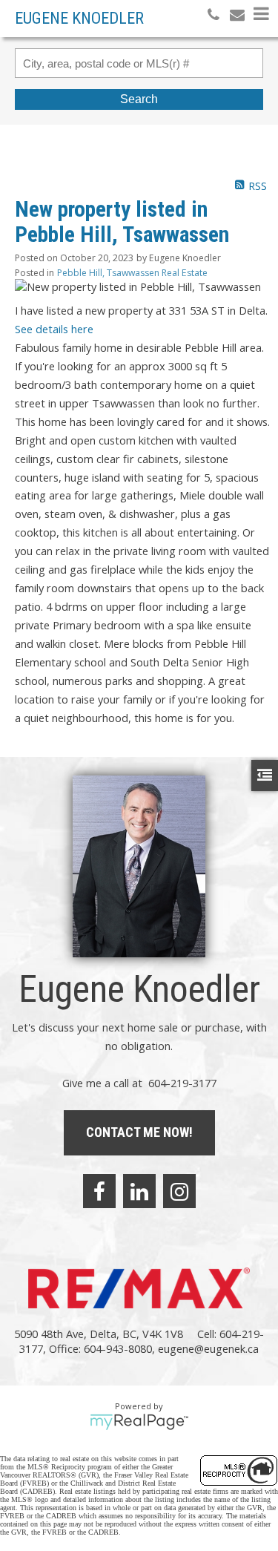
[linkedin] (139, 1191)
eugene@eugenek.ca (208, 1348)
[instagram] (179, 1191)
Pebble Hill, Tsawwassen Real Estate (132, 272)
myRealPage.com (139, 1421)
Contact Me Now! (139, 1132)
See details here (54, 328)
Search (139, 99)
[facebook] (99, 1191)
